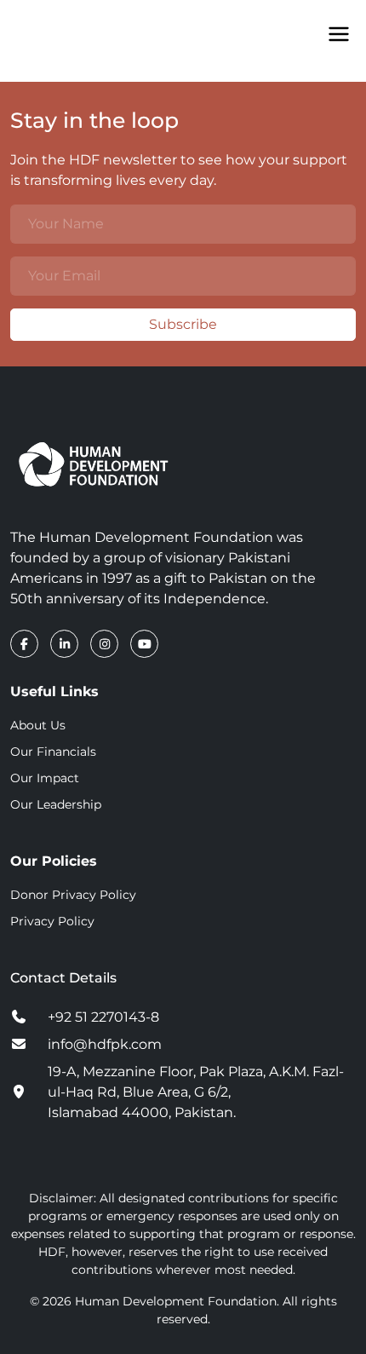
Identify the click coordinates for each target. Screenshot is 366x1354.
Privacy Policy (52, 921)
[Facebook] (26, 644)
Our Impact (44, 778)
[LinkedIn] (66, 644)
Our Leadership (55, 804)
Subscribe (183, 324)
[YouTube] (144, 644)
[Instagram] (106, 644)
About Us (38, 725)
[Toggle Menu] (339, 34)
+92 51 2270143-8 (103, 1017)
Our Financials (53, 751)
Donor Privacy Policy (73, 894)
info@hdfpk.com (105, 1044)
